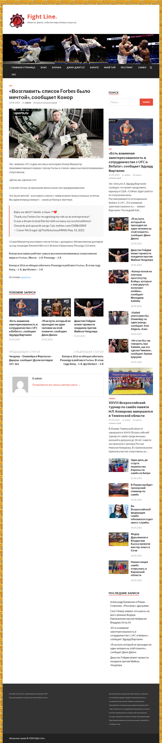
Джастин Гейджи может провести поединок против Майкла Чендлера (85, 326)
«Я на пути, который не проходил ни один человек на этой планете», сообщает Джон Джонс (56, 327)
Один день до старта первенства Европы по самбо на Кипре (140, 466)
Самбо (142, 67)
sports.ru (26, 277)
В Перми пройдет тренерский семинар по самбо (142, 489)
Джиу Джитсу (76, 67)
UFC (14, 74)
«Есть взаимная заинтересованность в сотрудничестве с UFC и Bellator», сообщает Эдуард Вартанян (23, 327)
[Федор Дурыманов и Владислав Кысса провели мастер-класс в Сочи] (118, 545)
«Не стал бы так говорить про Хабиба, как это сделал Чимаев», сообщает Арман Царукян (141, 348)
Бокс (44, 67)
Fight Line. (42, 16)
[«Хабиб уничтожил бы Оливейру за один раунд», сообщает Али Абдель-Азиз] (118, 323)
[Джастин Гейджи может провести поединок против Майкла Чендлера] (88, 317)
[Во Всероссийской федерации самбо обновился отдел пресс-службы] (118, 517)
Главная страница (23, 67)
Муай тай (109, 67)
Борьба (56, 67)
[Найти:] (131, 102)
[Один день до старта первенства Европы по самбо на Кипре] (118, 470)
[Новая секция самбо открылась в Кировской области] (118, 572)
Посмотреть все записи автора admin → (56, 384)
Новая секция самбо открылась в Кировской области (139, 568)
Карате (94, 67)
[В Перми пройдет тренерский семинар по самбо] (118, 495)
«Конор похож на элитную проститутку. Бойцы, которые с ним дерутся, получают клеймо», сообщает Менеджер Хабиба (141, 286)
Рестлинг (127, 67)
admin (28, 102)
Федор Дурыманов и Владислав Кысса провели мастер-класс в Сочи (140, 542)
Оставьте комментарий (45, 102)
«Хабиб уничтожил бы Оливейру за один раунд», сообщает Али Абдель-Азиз (140, 320)
